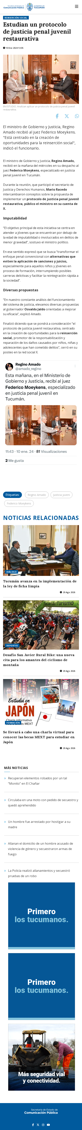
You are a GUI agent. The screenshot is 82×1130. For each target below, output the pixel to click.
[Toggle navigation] (76, 6)
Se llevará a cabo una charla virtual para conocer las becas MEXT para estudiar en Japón (39, 737)
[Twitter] (38, 1125)
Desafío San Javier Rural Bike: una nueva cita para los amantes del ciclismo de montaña (38, 660)
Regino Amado (37, 495)
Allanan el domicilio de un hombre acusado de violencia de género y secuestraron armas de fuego (40, 848)
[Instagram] (43, 1125)
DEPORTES (12, 645)
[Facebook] (33, 1125)
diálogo (11, 572)
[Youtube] (48, 1125)
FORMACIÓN (13, 722)
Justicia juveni (61, 495)
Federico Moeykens (19, 503)
